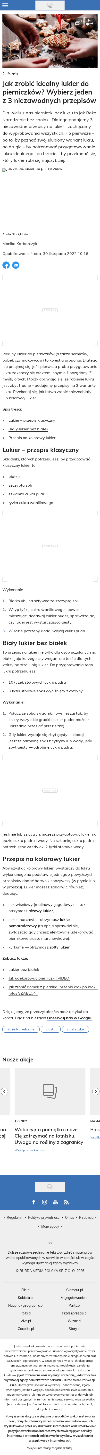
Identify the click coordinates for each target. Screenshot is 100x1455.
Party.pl (74, 1305)
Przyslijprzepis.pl (74, 1313)
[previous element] (4, 1119)
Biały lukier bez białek (28, 428)
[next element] (96, 1119)
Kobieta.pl (25, 1297)
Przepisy (13, 73)
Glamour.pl (74, 1290)
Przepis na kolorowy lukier (32, 437)
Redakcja (86, 1217)
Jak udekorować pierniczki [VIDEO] (39, 978)
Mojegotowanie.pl (74, 1297)
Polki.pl (25, 1313)
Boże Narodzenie (21, 1029)
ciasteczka (75, 1029)
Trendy (21, 1121)
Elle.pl (25, 1290)
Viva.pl (26, 1321)
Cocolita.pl (26, 1328)
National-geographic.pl (25, 1305)
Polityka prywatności (44, 1217)
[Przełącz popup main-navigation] (5, 5)
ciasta (51, 1029)
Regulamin (15, 1217)
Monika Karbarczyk (19, 243)
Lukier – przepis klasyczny (31, 420)
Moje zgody (50, 1226)
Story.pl (74, 1328)
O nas (69, 1217)
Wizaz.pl (74, 1321)
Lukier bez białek (23, 969)
